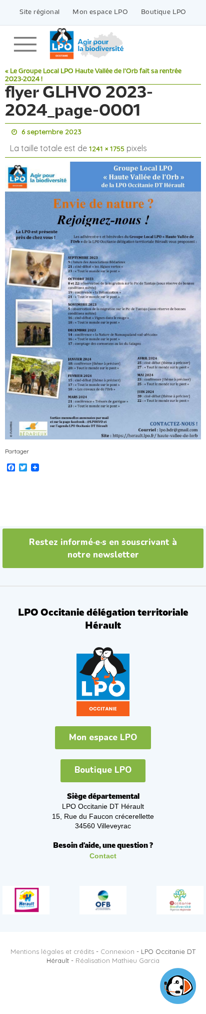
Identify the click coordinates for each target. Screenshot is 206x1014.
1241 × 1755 (106, 145)
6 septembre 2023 (52, 131)
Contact (103, 851)
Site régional (40, 12)
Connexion (117, 946)
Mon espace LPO (100, 12)
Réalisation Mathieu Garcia (118, 956)
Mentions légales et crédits (52, 946)
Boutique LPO (163, 12)
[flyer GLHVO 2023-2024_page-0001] (103, 295)
